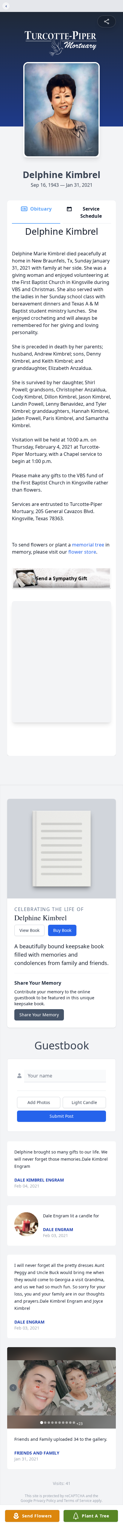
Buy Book (62, 930)
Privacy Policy (44, 1500)
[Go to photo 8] (67, 1422)
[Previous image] (13, 1387)
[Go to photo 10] (74, 1422)
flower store (82, 552)
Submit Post (61, 1116)
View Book (29, 930)
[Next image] (109, 1387)
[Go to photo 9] (70, 1422)
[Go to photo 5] (56, 1422)
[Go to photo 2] (45, 1422)
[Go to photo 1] (41, 1422)
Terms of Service (78, 1500)
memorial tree (88, 544)
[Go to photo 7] (63, 1422)
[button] (61, 1388)
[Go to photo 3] (49, 1422)
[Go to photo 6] (60, 1422)
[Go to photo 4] (52, 1422)
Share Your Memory (39, 1015)
